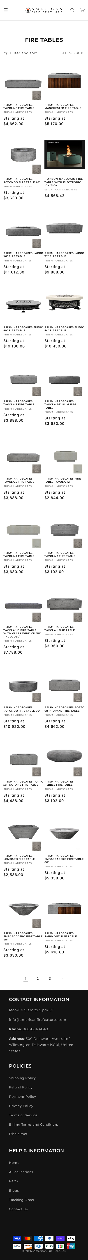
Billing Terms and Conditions (34, 1124)
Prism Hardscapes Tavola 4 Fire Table (18, 554)
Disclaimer (18, 1134)
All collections (21, 1172)
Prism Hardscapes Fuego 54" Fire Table (64, 329)
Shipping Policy (22, 1078)
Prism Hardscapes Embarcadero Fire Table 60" (63, 859)
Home (14, 1163)
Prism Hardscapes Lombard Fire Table (19, 857)
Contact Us (18, 1209)
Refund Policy (21, 1087)
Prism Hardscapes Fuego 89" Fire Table (23, 329)
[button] (5, 10)
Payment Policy (22, 1097)
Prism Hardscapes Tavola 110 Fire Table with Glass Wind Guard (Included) (22, 631)
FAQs (13, 1181)
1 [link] (26, 979)
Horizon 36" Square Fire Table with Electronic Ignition (63, 182)
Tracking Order (22, 1200)
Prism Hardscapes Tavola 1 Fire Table (59, 628)
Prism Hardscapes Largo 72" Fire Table (64, 254)
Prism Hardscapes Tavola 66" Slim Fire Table (60, 404)
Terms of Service (23, 1115)
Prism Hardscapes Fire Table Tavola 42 (62, 480)
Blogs (14, 1191)
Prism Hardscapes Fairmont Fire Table (60, 935)
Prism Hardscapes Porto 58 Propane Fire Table (23, 783)
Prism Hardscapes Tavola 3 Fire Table (59, 554)
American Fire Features (49, 1251)
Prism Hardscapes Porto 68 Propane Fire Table (64, 709)
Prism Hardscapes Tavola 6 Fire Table (18, 106)
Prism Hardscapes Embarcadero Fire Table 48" (22, 936)
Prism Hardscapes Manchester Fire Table (62, 106)
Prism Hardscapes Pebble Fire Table (59, 783)
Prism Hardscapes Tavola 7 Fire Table (18, 403)
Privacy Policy (21, 1106)
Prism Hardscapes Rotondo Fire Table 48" (21, 180)
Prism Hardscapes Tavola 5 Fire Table (18, 480)
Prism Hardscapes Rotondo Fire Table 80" (21, 709)
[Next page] (62, 979)
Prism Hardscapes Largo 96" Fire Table (23, 254)
